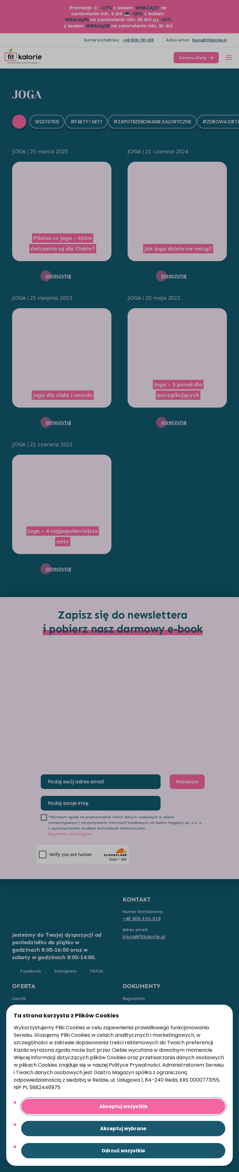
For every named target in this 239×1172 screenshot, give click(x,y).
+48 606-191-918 (138, 40)
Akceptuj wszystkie (123, 1106)
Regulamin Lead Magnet (69, 834)
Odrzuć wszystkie (123, 1150)
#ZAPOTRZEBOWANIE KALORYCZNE (152, 121)
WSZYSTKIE (47, 121)
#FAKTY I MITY (86, 121)
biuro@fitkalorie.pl (209, 40)
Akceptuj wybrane (123, 1128)
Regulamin (134, 998)
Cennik (19, 998)
